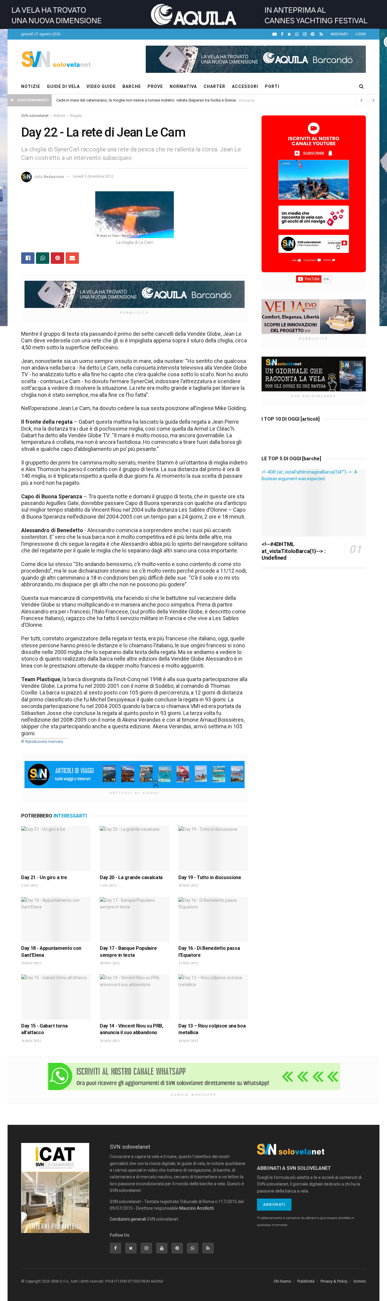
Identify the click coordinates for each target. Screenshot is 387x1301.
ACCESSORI (245, 86)
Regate (76, 116)
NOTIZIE (30, 86)
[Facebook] (282, 34)
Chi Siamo (282, 1281)
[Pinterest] (312, 34)
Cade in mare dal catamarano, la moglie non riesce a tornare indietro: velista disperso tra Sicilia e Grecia (146, 100)
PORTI (272, 86)
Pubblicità (305, 1281)
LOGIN (361, 34)
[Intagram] (305, 34)
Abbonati (274, 1204)
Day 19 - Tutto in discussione (209, 877)
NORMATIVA (183, 86)
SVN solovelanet (35, 116)
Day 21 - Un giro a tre (44, 877)
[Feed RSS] (321, 34)
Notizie (59, 116)
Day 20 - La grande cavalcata (131, 877)
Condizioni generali (128, 1219)
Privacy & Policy (333, 1281)
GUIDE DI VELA (63, 86)
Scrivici (359, 1281)
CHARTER (214, 86)
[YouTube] (274, 34)
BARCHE (131, 86)
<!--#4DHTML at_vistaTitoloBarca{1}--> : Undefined (293, 551)
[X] (289, 34)
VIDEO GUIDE (101, 86)
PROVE (155, 86)
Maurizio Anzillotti (196, 1208)
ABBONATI (339, 34)
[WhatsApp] (297, 34)
